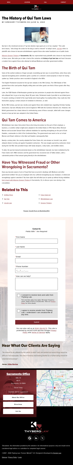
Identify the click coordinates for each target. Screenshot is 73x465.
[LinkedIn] (36, 438)
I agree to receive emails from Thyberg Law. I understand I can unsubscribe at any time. (36, 312)
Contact (63, 2)
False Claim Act (46, 195)
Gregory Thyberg (46, 203)
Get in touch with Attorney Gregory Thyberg (16, 180)
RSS (48, 211)
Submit (36, 322)
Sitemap (4, 457)
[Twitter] (42, 438)
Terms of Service (38, 332)
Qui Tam (7, 199)
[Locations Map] (54, 388)
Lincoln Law (8, 203)
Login (20, 457)
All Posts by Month (38, 211)
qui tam (59, 48)
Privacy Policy (12, 457)
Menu (8, 2)
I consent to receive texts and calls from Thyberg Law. (38, 299)
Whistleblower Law (47, 199)
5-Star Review (13, 364)
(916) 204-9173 (41, 328)
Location (27, 2)
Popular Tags (27, 211)
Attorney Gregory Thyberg (10, 55)
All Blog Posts (8, 195)
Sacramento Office (18, 374)
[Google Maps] (29, 438)
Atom (45, 211)
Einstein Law (57, 453)
